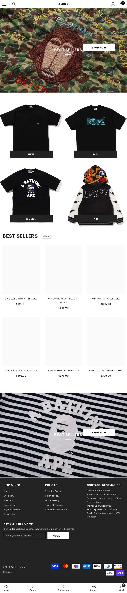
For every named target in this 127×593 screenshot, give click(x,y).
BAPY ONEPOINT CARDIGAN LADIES (106, 370)
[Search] (14, 4)
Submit (58, 535)
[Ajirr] (31, 131)
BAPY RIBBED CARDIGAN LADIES (63, 370)
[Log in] (113, 4)
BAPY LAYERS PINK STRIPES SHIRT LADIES (63, 300)
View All (47, 236)
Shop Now (99, 47)
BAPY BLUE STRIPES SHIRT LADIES (21, 298)
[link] (33, 587)
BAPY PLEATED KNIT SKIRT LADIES (21, 370)
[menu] (4, 4)
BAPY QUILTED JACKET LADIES (105, 298)
